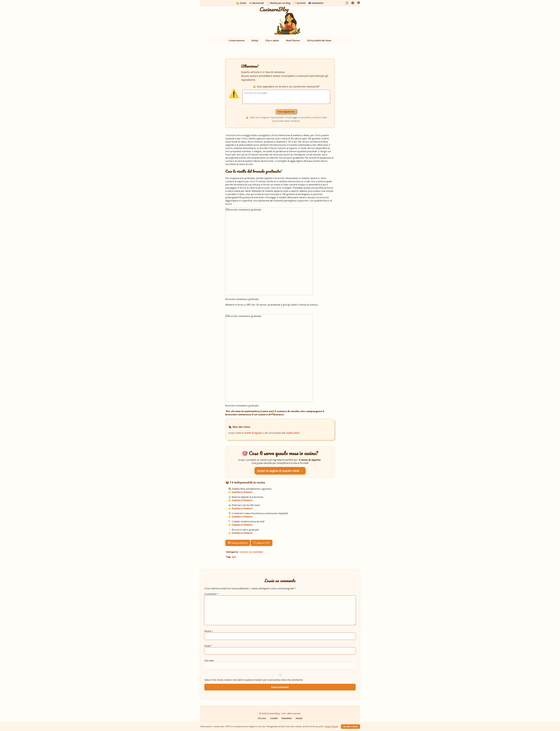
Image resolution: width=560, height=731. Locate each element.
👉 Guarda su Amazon (240, 492)
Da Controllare (256, 552)
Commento (211, 594)
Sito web (209, 660)
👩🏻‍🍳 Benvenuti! (256, 2)
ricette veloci (293, 432)
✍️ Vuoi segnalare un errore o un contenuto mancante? (286, 86)
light (234, 556)
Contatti (274, 718)
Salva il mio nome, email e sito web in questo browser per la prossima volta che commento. (253, 679)
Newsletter (287, 718)
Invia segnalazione (286, 112)
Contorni (243, 552)
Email (208, 645)
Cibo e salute (272, 40)
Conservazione (237, 40)
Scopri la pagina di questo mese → (280, 471)
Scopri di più (331, 726)
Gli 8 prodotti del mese (319, 40)
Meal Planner (293, 40)
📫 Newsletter (316, 2)
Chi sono (262, 718)
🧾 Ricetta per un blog (278, 2)
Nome (208, 631)
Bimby (255, 40)
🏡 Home (241, 2)
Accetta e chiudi (350, 726)
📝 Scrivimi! (299, 2)
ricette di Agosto (253, 432)
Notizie (299, 718)
